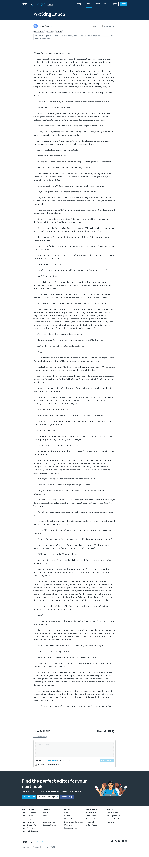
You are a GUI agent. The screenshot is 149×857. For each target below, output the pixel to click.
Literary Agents (113, 819)
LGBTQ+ (50, 31)
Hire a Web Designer (30, 831)
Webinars (68, 825)
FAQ (23, 847)
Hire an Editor (27, 816)
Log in (123, 4)
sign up (47, 760)
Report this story (40, 737)
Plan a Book (90, 819)
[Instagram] (115, 841)
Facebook (66, 797)
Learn (97, 4)
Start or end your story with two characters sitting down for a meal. (82, 36)
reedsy (33, 4)
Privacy (36, 847)
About (45, 813)
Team (45, 816)
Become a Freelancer (51, 822)
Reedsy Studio (92, 813)
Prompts (79, 4)
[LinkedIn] (119, 841)
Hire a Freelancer (29, 813)
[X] (112, 841)
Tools (105, 4)
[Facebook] (122, 841)
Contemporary (39, 31)
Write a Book (91, 816)
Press (45, 819)
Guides (67, 816)
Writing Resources (93, 825)
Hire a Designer (28, 819)
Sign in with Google (47, 797)
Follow (54, 26)
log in (54, 760)
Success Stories (49, 825)
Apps (49, 4)
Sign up (114, 4)
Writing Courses (70, 819)
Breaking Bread (47, 38)
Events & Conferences (73, 822)
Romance (59, 31)
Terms (28, 847)
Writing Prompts (113, 816)
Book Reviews (112, 813)
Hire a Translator (28, 828)
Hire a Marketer (28, 822)
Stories (89, 4)
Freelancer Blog (70, 828)
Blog (66, 813)
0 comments (110, 26)
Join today (28, 797)
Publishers (111, 822)
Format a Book (91, 822)
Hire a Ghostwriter (29, 825)
